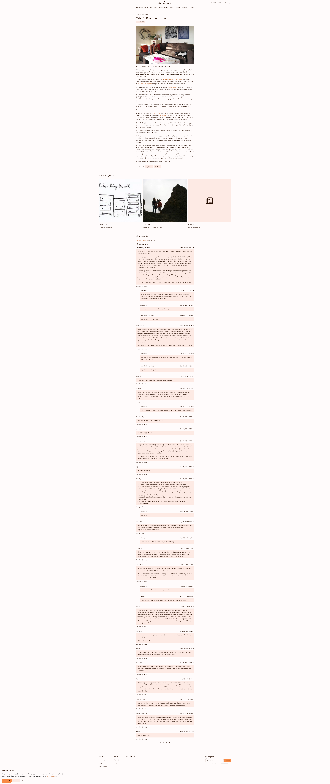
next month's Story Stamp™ (172, 79)
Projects (184, 7)
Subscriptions (163, 7)
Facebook (163, 115)
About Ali (116, 760)
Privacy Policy (224, 763)
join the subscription (145, 84)
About (191, 7)
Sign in (138, 240)
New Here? (102, 760)
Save (159, 167)
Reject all (16, 781)
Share (150, 167)
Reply (145, 286)
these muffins (172, 87)
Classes (177, 7)
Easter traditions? (194, 227)
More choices (26, 781)
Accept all (6, 781)
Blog (171, 7)
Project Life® (156, 113)
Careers (116, 763)
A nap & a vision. (105, 227)
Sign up (227, 761)
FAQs (100, 763)
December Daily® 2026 (144, 7)
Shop (155, 7)
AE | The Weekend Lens (152, 227)
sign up (145, 240)
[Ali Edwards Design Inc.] (165, 2)
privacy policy (51, 776)
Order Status (103, 766)
